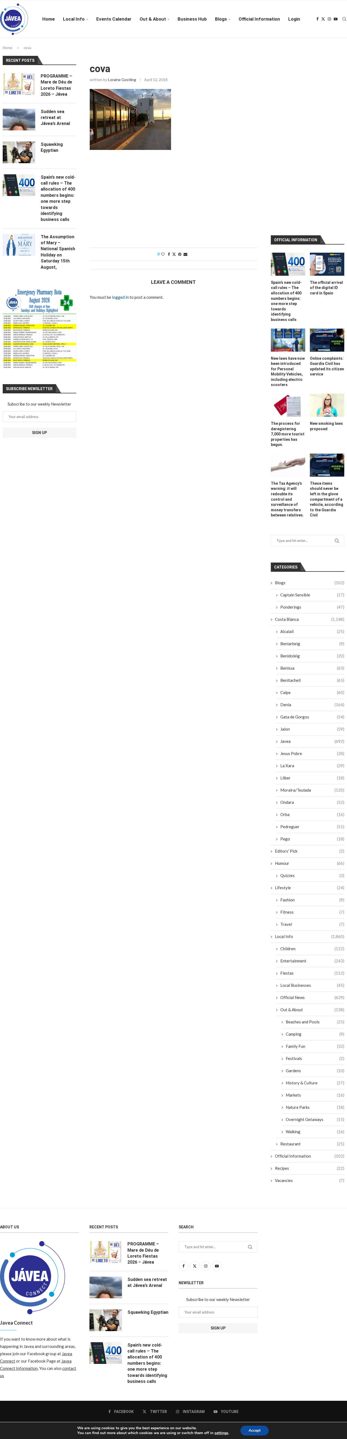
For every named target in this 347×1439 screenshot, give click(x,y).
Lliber (312, 777)
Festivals (315, 1058)
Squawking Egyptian (52, 147)
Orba (312, 814)
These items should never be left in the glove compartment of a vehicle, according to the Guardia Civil (326, 499)
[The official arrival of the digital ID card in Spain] (327, 264)
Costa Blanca (309, 619)
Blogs (221, 19)
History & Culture (315, 1082)
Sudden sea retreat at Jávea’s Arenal (55, 117)
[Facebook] (317, 19)
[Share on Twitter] (174, 254)
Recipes (309, 1168)
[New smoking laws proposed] (327, 405)
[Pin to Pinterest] (179, 254)
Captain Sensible (312, 594)
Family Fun (315, 1046)
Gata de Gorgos (312, 716)
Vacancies (309, 1180)
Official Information (259, 19)
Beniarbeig (312, 643)
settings (221, 1433)
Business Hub (192, 19)
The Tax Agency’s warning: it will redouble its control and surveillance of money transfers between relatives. (287, 499)
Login (294, 19)
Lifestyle (309, 887)
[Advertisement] (173, 201)
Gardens (315, 1070)
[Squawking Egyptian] (19, 152)
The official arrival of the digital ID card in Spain (326, 287)
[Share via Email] (185, 254)
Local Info (74, 19)
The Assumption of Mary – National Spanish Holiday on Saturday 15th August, (58, 252)
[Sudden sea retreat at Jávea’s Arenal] (19, 119)
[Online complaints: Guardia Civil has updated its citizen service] (327, 340)
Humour (309, 863)
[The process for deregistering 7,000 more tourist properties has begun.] (288, 405)
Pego (312, 838)
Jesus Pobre (312, 753)
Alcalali (312, 631)
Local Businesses (312, 985)
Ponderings (312, 607)
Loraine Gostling (122, 79)
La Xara (312, 765)
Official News (312, 997)
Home (48, 19)
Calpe (312, 692)
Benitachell (312, 680)
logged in (120, 297)
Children (312, 948)
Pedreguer (312, 826)
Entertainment (312, 960)
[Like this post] (163, 254)
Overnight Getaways (315, 1119)
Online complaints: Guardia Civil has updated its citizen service (327, 366)
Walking (315, 1131)
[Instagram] (329, 19)
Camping (315, 1034)
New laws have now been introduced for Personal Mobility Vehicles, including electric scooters (288, 371)
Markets (315, 1095)
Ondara (312, 802)
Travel (312, 924)
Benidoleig (312, 655)
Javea (312, 741)
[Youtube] (336, 19)
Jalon (312, 729)
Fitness (312, 912)
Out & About (153, 19)
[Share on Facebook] (169, 254)
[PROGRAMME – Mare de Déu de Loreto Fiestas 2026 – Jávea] (19, 84)
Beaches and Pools (315, 1021)
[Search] (344, 19)
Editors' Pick (309, 851)
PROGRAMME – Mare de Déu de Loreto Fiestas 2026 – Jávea (56, 85)
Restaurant (312, 1143)
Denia (312, 704)
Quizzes (312, 875)
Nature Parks (315, 1107)
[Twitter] (323, 19)
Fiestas (312, 973)
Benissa (312, 668)
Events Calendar (113, 19)
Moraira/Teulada (312, 790)
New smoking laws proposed (326, 426)
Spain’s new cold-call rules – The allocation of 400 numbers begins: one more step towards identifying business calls (286, 301)
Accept (255, 1430)
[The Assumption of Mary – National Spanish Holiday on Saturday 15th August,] (19, 245)
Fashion (312, 899)
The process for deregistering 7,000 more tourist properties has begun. (287, 434)
